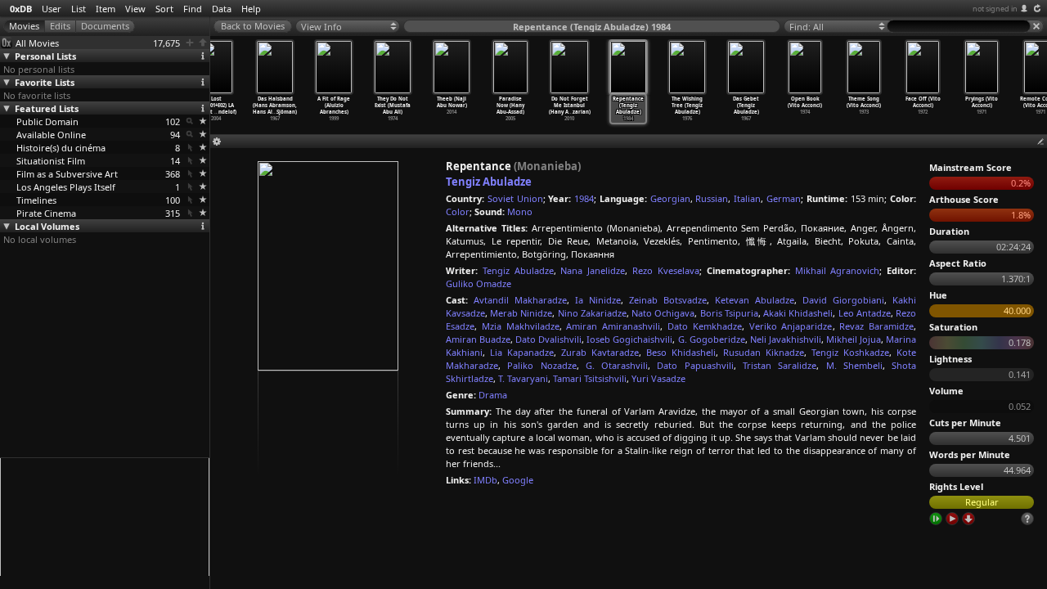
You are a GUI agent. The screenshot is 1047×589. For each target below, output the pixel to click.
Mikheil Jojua (853, 339)
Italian (747, 198)
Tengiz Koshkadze (850, 352)
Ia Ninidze (598, 300)
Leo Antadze (864, 313)
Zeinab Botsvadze (668, 300)
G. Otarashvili (617, 365)
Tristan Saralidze (779, 365)
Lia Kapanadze (522, 352)
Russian (711, 198)
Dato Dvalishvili (548, 339)
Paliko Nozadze (541, 365)
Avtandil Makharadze (520, 300)
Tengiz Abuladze (489, 181)
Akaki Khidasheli (798, 313)
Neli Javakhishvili (785, 339)
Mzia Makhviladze (520, 326)
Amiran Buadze (478, 339)
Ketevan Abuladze (754, 300)
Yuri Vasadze (658, 378)
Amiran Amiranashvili (613, 326)
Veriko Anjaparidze (791, 326)
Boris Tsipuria (729, 313)
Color (458, 211)
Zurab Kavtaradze (600, 352)
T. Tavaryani (523, 378)
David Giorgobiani (843, 300)
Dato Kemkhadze (704, 326)
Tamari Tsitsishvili (590, 378)
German (783, 198)
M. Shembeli (854, 365)
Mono (519, 211)
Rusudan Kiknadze (763, 352)
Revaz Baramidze (876, 326)
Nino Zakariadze (592, 313)
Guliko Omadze (478, 283)
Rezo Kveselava (665, 270)
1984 (584, 198)
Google (517, 480)
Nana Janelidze (592, 270)
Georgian (670, 198)
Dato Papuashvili (695, 365)
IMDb (485, 480)
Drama (493, 395)
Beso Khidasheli (681, 352)
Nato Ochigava (662, 313)
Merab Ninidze (521, 313)
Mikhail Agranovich (837, 270)
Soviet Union (515, 198)
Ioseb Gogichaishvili (629, 339)
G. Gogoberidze (711, 339)
